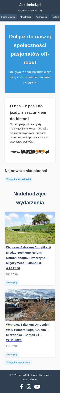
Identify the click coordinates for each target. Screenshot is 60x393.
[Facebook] (21, 387)
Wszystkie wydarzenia (18, 362)
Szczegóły (11, 282)
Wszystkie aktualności (18, 179)
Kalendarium (41, 17)
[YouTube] (37, 387)
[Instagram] (29, 387)
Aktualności (25, 17)
